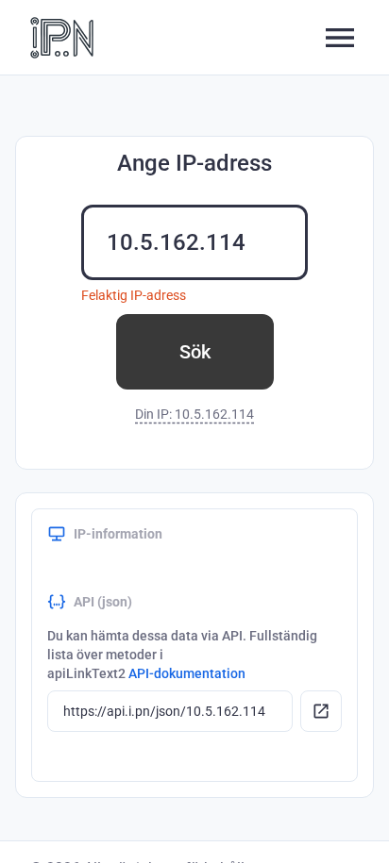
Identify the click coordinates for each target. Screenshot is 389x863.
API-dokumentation (186, 673)
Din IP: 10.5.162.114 (194, 414)
